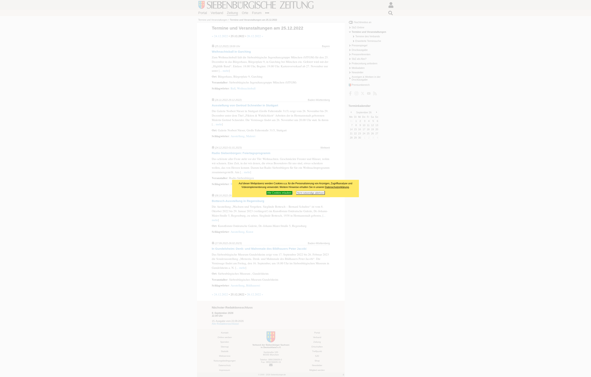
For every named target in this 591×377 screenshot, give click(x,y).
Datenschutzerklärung (337, 187)
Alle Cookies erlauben (279, 193)
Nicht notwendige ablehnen (310, 193)
